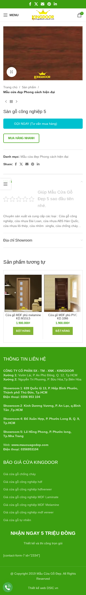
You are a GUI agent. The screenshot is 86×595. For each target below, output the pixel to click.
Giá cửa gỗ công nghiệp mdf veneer (28, 512)
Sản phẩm (29, 87)
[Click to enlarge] (12, 72)
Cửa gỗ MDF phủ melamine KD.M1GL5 (23, 317)
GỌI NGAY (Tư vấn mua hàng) (35, 123)
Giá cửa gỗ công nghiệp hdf (22, 482)
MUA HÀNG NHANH (21, 138)
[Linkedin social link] (55, 4)
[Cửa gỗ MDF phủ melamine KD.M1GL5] (23, 293)
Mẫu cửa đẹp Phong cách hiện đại (29, 92)
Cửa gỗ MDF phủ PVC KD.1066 (62, 317)
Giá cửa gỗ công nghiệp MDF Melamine (31, 505)
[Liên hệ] (8, 587)
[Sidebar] (5, 184)
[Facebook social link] (30, 4)
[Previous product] (6, 101)
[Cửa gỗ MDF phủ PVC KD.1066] (62, 293)
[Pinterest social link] (49, 4)
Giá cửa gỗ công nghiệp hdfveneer (27, 489)
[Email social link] (42, 4)
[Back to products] (11, 101)
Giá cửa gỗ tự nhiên (17, 520)
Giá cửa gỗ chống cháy (19, 474)
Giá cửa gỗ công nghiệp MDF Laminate (30, 497)
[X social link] (36, 4)
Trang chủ (10, 87)
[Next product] (16, 101)
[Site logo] (43, 15)
